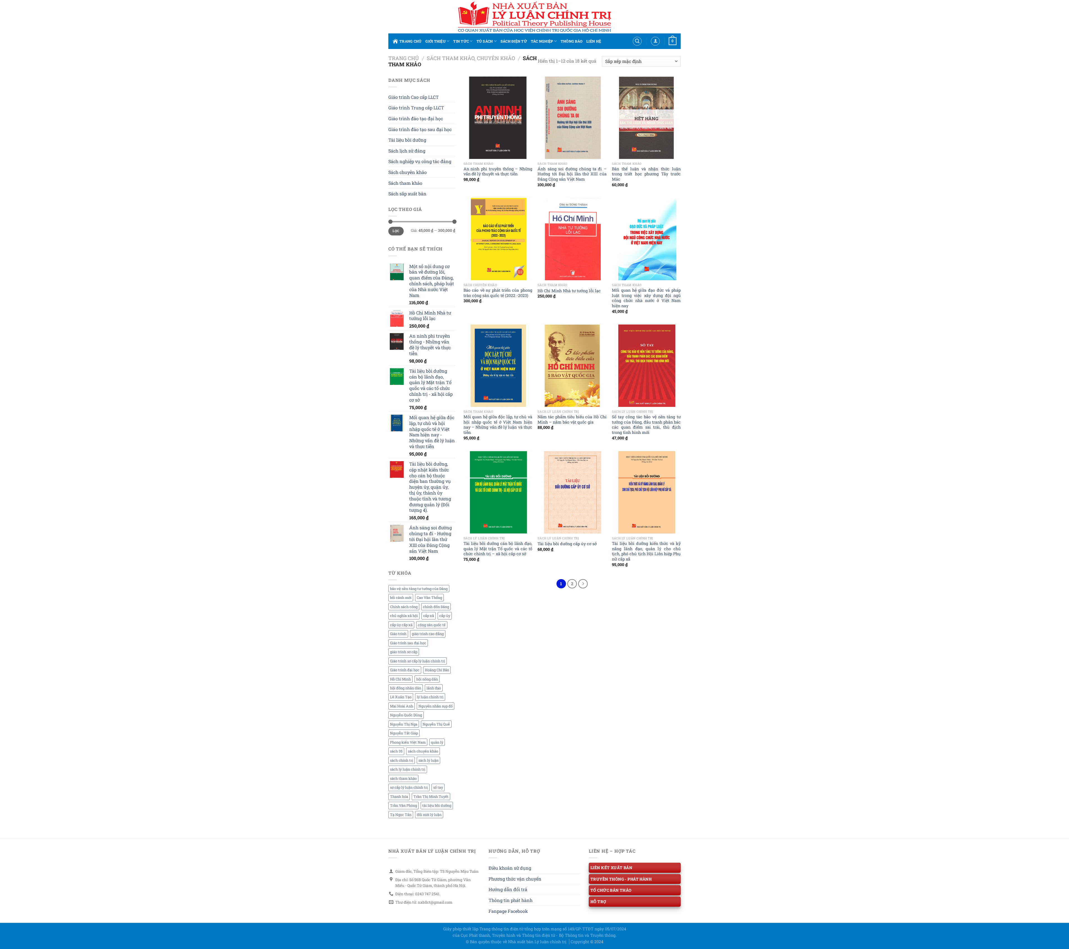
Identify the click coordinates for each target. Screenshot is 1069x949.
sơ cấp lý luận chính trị (409, 787)
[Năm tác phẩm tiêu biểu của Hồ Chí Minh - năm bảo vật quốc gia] (572, 365)
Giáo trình (398, 633)
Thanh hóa (399, 796)
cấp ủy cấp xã (401, 625)
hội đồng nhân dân (405, 688)
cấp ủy (444, 615)
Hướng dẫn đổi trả (508, 889)
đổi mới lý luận (429, 814)
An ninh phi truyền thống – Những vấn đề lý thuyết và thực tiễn (498, 171)
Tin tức (461, 41)
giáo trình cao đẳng (428, 633)
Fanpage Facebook (508, 911)
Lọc (396, 231)
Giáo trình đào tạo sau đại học (420, 129)
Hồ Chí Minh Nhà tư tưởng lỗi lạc (569, 290)
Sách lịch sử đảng (406, 151)
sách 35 (396, 751)
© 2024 (596, 941)
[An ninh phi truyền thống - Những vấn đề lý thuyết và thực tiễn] (498, 118)
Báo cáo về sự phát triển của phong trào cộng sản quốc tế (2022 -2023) (498, 293)
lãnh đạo (433, 688)
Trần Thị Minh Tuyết (430, 796)
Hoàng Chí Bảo (437, 670)
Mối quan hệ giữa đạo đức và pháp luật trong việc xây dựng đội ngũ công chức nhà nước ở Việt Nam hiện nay (646, 298)
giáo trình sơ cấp (403, 652)
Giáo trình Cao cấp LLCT (413, 97)
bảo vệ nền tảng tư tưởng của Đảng (419, 588)
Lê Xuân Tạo (400, 697)
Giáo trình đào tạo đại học (415, 118)
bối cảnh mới (400, 597)
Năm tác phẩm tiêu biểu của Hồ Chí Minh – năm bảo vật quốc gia (572, 419)
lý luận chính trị (430, 697)
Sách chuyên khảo (407, 172)
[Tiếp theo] (583, 584)
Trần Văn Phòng (403, 805)
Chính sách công (404, 606)
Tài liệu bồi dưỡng (407, 140)
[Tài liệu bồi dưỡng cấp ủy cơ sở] (572, 492)
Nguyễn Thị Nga (403, 724)
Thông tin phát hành (511, 900)
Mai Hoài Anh (401, 706)
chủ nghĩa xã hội (404, 615)
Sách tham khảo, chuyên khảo (471, 58)
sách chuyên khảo (423, 751)
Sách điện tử (514, 41)
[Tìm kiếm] (637, 41)
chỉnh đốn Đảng (436, 606)
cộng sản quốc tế (432, 625)
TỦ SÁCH (485, 41)
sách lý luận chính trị (407, 769)
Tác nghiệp (542, 41)
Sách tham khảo (405, 183)
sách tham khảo (403, 778)
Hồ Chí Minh (400, 679)
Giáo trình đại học (405, 670)
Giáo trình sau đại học (408, 643)
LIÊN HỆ (593, 41)
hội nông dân (427, 679)
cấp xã (428, 615)
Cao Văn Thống (429, 597)
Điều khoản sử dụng (510, 868)
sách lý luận (428, 760)
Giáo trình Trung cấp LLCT (416, 107)
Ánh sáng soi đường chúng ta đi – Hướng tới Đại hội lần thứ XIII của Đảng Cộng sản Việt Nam (572, 174)
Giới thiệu (435, 41)
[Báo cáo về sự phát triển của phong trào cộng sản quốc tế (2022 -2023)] (498, 239)
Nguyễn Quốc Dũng (406, 715)
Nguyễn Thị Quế (436, 724)
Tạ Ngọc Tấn (400, 814)
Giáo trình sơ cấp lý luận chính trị (417, 661)
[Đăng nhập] (655, 41)
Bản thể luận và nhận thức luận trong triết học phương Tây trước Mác (646, 174)
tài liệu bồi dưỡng (436, 805)
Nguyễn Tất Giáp (404, 733)
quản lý (437, 742)
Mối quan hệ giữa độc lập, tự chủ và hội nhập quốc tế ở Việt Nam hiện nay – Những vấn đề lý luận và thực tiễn (498, 424)
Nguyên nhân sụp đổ (435, 706)
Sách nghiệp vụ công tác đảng (419, 161)
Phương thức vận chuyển (515, 879)
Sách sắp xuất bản (407, 193)
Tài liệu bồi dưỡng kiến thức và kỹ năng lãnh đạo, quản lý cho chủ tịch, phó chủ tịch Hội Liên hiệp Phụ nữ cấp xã (646, 551)
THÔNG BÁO (571, 41)
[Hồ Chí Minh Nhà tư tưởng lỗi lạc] (572, 239)
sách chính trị (401, 760)
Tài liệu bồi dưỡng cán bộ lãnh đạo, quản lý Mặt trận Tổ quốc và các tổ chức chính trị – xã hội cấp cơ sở (498, 548)
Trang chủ (410, 41)
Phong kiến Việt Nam (408, 742)
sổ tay (438, 787)
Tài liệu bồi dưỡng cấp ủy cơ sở (567, 543)
